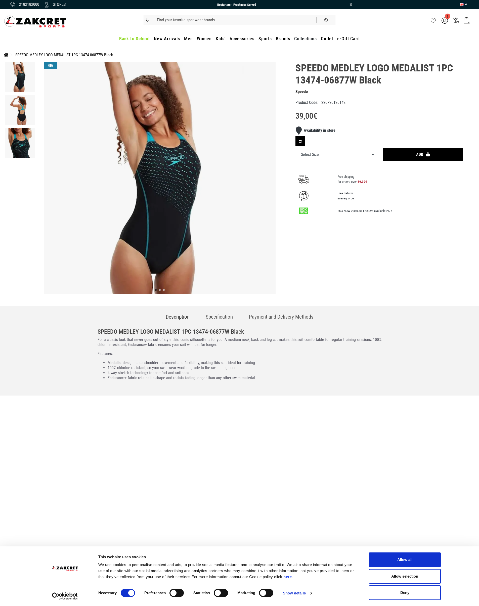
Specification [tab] (219, 317)
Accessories (242, 38)
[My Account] (444, 20)
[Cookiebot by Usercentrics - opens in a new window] (65, 596)
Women (204, 38)
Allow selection (404, 576)
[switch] (176, 593)
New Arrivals (167, 38)
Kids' (221, 38)
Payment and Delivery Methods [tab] (281, 317)
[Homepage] (6, 55)
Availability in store (319, 130)
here (287, 577)
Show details (294, 593)
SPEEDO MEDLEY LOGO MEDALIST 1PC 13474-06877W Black (64, 55)
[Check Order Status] (456, 20)
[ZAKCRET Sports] (35, 21)
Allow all (404, 559)
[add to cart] (466, 20)
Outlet (327, 38)
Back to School (134, 38)
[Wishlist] (433, 20)
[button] (147, 20)
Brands (283, 38)
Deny (404, 592)
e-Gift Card (348, 38)
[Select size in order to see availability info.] (300, 141)
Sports (265, 38)
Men (188, 38)
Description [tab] (178, 317)
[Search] (325, 20)
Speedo (301, 91)
